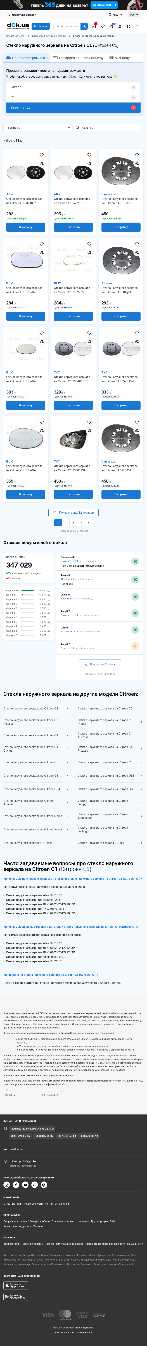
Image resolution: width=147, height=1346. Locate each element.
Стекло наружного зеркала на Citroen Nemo (32, 816)
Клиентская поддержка (17, 1226)
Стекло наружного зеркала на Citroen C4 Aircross (105, 735)
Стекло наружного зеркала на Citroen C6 (105, 762)
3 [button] (73, 522)
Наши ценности (33, 1203)
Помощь (38, 1226)
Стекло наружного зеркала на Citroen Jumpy (103, 802)
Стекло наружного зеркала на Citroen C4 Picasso (105, 748)
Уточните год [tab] (20, 107)
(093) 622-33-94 (89, 1136)
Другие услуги (99, 1221)
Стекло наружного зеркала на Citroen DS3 (106, 775)
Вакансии (64, 1203)
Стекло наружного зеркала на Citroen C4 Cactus (30, 748)
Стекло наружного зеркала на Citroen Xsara (32, 829)
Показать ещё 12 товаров (76, 512)
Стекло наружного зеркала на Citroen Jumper (28, 802)
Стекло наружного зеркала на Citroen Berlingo (103, 829)
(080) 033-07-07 (20, 1128)
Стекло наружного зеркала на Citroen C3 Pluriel (105, 721)
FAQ (112, 1221)
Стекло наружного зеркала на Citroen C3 (105, 708)
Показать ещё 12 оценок (102, 664)
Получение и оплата (15, 1221)
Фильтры (110, 127)
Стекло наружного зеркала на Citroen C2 (30, 708)
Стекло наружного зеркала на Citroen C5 (30, 762)
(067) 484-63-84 (67, 1136)
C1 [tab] (13, 97)
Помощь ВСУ (135, 1243)
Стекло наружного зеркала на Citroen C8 (30, 775)
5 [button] (88, 522)
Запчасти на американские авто (105, 1243)
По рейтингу (13, 127)
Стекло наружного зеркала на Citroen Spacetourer (103, 816)
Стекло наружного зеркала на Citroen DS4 (31, 789)
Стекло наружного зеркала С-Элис (101, 843)
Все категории (11, 1243)
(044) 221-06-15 (20, 1136)
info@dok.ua (16, 1149)
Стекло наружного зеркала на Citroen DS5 (106, 789)
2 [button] (65, 522)
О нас (6, 1203)
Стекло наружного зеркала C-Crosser (28, 843)
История (17, 1203)
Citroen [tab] (16, 87)
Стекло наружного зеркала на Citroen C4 (30, 735)
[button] (41, 26)
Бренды (49, 1243)
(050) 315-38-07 (44, 1136)
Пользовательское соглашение (70, 1221)
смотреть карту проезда (23, 1165)
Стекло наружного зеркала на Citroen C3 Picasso (30, 721)
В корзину (25, 227)
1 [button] (58, 522)
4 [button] (81, 522)
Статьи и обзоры (32, 1243)
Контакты (51, 1203)
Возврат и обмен (40, 1221)
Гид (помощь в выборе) (70, 1243)
